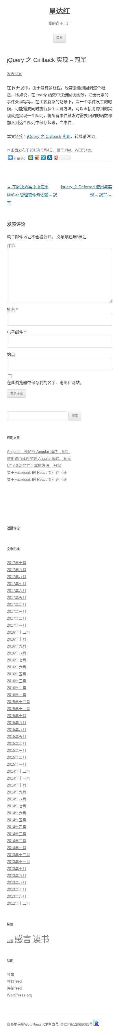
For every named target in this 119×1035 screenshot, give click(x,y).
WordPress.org (19, 995)
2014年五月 (16, 820)
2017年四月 (16, 604)
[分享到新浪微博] (37, 157)
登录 (10, 974)
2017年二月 (16, 618)
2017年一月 (16, 625)
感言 (22, 939)
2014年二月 (16, 841)
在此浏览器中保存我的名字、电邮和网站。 (45, 382)
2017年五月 (16, 597)
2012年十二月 (18, 903)
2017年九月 (16, 570)
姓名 (12, 309)
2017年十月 (16, 563)
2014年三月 (16, 834)
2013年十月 (16, 868)
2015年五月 (16, 736)
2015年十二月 (18, 702)
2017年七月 (16, 583)
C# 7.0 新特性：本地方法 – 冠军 (34, 465)
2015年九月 (16, 723)
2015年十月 (16, 716)
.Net (67, 150)
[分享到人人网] (49, 157)
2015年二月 (16, 757)
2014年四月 (16, 827)
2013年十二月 (18, 855)
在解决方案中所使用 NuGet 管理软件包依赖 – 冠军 (32, 194)
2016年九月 (16, 646)
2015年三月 (16, 750)
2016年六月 (16, 667)
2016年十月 (16, 639)
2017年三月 (16, 611)
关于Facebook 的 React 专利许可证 (37, 472)
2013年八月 (16, 882)
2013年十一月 (18, 862)
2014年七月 (16, 806)
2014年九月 (16, 792)
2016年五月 (16, 674)
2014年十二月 (18, 771)
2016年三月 (16, 681)
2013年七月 (16, 889)
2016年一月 (16, 695)
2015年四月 (16, 743)
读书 (40, 939)
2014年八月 (16, 799)
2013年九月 (16, 875)
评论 (11, 245)
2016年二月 (16, 688)
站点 (11, 354)
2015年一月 (16, 764)
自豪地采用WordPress (24, 1025)
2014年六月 (16, 813)
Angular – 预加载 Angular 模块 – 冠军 (38, 451)
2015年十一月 (18, 709)
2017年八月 (16, 577)
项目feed (14, 981)
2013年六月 (16, 896)
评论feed (14, 988)
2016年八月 (16, 653)
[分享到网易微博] (56, 157)
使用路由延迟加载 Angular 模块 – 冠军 (39, 458)
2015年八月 (16, 729)
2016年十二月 (18, 632)
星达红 (59, 11)
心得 (10, 941)
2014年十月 (16, 785)
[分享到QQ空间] (30, 157)
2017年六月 (16, 590)
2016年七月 (16, 660)
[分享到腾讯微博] (43, 157)
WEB (79, 150)
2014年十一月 (18, 778)
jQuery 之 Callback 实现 (48, 136)
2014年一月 (16, 848)
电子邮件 (16, 332)
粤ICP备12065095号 (76, 1025)
